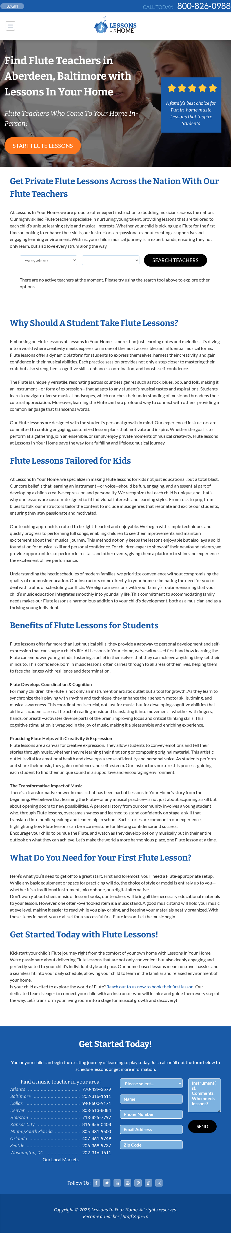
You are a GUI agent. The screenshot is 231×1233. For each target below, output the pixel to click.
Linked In (117, 1183)
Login (12, 6)
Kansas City (22, 1124)
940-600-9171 (96, 1103)
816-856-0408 (96, 1124)
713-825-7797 (96, 1117)
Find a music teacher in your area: (61, 1082)
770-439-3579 (96, 1089)
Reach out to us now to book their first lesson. (150, 986)
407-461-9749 (96, 1138)
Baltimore (20, 1096)
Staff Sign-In (135, 1216)
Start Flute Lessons (43, 145)
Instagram (159, 1183)
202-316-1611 (96, 1096)
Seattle (17, 1145)
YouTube (127, 1183)
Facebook (96, 1183)
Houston (19, 1117)
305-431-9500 (96, 1131)
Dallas (16, 1103)
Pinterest (138, 1183)
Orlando (18, 1138)
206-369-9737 (96, 1145)
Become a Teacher (101, 1216)
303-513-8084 (96, 1110)
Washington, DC (26, 1152)
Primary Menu (10, 26)
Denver (17, 1110)
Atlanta (17, 1089)
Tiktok (148, 1183)
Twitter (106, 1183)
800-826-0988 (204, 6)
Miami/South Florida (31, 1131)
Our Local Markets (61, 1159)
